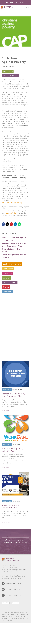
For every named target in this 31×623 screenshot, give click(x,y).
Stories (6, 333)
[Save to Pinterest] (11, 224)
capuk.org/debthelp (12, 213)
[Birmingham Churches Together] (7, 7)
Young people (9, 347)
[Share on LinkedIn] (15, 224)
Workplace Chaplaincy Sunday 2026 (12, 449)
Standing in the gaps (10, 75)
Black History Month (12, 264)
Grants (6, 287)
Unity (5, 337)
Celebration (8, 268)
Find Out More (21, 2)
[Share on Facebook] (3, 224)
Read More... (6, 410)
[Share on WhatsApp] (19, 224)
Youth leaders (9, 351)
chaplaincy (7, 273)
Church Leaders (10, 282)
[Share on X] (7, 224)
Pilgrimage (7, 310)
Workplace (7, 342)
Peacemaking (8, 305)
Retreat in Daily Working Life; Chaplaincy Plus (14, 394)
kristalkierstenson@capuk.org (12, 203)
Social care (7, 319)
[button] (15, 541)
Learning (7, 296)
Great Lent (7, 291)
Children (6, 278)
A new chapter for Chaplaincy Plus (10, 506)
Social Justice (8, 71)
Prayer (5, 314)
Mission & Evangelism (12, 301)
